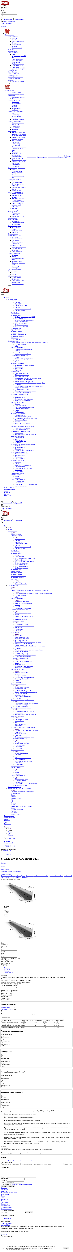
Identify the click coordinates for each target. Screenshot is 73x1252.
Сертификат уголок (7, 1009)
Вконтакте (9, 854)
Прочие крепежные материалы (24, 407)
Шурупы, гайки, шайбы (22, 408)
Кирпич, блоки (16, 474)
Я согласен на (17, 1184)
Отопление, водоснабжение (20, 394)
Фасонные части (20, 397)
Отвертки (18, 384)
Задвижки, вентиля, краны (23, 400)
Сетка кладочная (20, 458)
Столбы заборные (20, 481)
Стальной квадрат (16, 331)
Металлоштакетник (21, 486)
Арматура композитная (22, 454)
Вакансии (4, 1191)
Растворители (19, 367)
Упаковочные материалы (22, 428)
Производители (5, 1201)
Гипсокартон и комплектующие (21, 431)
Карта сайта (4, 1202)
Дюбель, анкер (19, 412)
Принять (66, 1248)
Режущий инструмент (21, 387)
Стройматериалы (13, 341)
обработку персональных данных (22, 1184)
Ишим (10, 832)
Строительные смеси (18, 460)
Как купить (4, 1204)
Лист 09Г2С (18, 304)
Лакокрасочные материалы (19, 355)
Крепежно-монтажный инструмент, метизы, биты (30, 383)
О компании (4, 1189)
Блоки (17, 476)
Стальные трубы (16, 315)
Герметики (18, 370)
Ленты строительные (21, 344)
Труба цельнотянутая (21, 325)
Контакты (7, 492)
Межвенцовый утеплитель (23, 423)
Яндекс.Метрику (30, 1246)
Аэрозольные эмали (21, 362)
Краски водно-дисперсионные (24, 359)
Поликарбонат (19, 437)
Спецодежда (19, 449)
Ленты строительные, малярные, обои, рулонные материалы (30, 342)
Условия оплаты (6, 1205)
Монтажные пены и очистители (24, 365)
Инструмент (15, 371)
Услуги (3, 1196)
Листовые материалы (18, 436)
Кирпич (17, 478)
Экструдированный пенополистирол (26, 418)
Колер (17, 357)
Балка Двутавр (15, 313)
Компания (4, 1188)
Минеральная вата (20, 421)
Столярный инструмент (22, 389)
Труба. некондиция (21, 323)
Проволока (18, 457)
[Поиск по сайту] (1, 17)
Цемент (17, 463)
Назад (9, 527)
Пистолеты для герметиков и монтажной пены (29, 386)
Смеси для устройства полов (23, 468)
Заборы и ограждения (18, 479)
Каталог (6, 297)
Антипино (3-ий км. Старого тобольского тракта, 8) (16, 1161)
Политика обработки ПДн (9, 1192)
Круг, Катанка (15, 330)
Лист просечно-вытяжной (23, 309)
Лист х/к (17, 307)
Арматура (14, 312)
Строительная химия (18, 363)
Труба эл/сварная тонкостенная (24, 320)
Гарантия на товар (6, 1209)
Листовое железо (16, 301)
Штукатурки (19, 471)
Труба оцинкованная (21, 321)
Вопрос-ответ (5, 1199)
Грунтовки (18, 462)
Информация (5, 1194)
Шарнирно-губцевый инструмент (25, 391)
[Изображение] (20, 903)
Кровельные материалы (19, 347)
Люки (17, 396)
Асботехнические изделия (23, 416)
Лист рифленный (20, 310)
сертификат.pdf (5, 1007)
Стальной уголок (16, 333)
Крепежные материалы (18, 402)
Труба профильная (20, 318)
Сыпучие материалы (17, 473)
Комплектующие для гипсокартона (25, 434)
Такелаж (17, 404)
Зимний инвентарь (20, 447)
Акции (6, 491)
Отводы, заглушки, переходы (24, 399)
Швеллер (14, 338)
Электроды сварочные (22, 373)
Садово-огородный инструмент (24, 450)
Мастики (17, 350)
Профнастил (19, 483)
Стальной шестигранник (18, 334)
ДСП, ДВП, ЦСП (20, 441)
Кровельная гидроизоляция (23, 349)
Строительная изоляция (19, 413)
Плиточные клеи (20, 466)
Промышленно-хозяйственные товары (23, 444)
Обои (16, 346)
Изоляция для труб (20, 415)
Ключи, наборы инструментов (24, 381)
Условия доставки (6, 1207)
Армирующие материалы (19, 452)
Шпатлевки (18, 470)
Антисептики (19, 368)
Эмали (17, 360)
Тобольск (10, 833)
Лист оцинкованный (21, 305)
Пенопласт (18, 425)
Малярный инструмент (22, 376)
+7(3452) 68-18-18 (6, 23)
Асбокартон (18, 442)
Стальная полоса (16, 328)
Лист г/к (17, 302)
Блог (2, 1197)
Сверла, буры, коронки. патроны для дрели (28, 378)
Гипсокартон (19, 433)
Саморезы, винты (20, 405)
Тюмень (10, 835)
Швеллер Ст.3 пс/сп (21, 339)
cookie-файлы (41, 1246)
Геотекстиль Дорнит (21, 420)
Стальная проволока (17, 336)
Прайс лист (7, 495)
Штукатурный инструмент (23, 392)
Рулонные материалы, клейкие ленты (23, 426)
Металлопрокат (13, 299)
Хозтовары (18, 445)
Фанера (17, 439)
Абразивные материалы (22, 375)
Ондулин (17, 352)
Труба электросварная (21, 326)
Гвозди (17, 410)
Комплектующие (20, 455)
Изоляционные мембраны (23, 354)
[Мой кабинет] (2, 505)
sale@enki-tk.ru (6, 850)
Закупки (6, 494)
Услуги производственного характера (22, 791)
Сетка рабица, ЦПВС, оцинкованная (26, 484)
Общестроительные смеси (23, 465)
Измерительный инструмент (23, 379)
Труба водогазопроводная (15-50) (25, 317)
